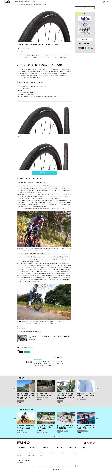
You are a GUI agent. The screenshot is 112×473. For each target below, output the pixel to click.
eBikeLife (19, 455)
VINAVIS (51, 452)
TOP (18, 4)
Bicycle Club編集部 (38, 359)
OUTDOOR (21, 448)
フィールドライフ (65, 452)
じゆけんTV (75, 453)
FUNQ (18, 452)
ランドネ (30, 452)
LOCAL (84, 448)
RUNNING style (31, 453)
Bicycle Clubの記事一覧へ (84, 7)
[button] (15, 388)
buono (85, 453)
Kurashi (21, 462)
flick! (62, 453)
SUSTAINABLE (74, 448)
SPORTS (26, 400)
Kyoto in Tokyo (31, 455)
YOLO (18, 462)
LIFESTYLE (59, 448)
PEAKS (40, 452)
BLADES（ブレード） (54, 453)
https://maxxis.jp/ (21, 328)
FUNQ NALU (41, 453)
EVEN (84, 452)
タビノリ (41, 455)
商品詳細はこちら (44, 172)
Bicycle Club (22, 4)
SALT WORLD (75, 452)
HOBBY (45, 448)
